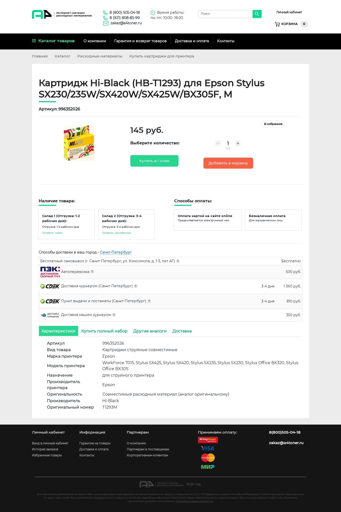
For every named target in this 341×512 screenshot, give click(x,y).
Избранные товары (47, 455)
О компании (95, 41)
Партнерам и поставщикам (148, 449)
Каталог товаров (55, 40)
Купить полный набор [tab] (104, 330)
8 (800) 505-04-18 (125, 12)
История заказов (45, 449)
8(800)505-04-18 (285, 432)
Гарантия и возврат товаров (140, 41)
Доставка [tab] (182, 330)
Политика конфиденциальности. (194, 501)
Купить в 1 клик (154, 161)
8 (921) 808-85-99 (125, 17)
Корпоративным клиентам (147, 455)
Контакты (225, 41)
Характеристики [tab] (58, 330)
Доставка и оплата (192, 41)
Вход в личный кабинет (50, 443)
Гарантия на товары (94, 443)
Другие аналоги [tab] (150, 330)
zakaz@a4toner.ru (126, 23)
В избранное (273, 124)
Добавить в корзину (228, 163)
